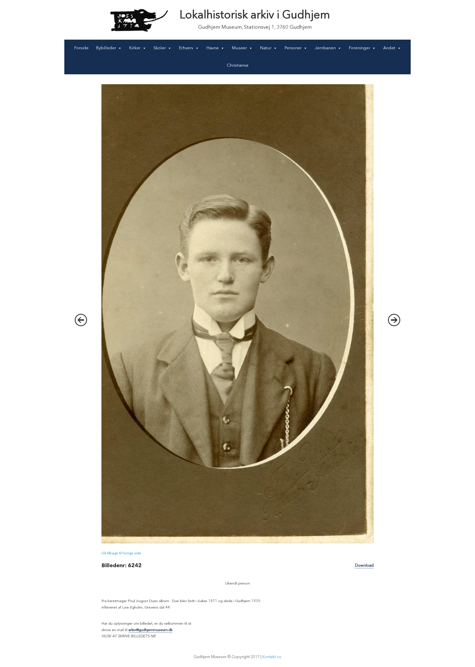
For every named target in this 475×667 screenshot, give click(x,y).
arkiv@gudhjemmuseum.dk (150, 630)
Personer (293, 48)
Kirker (135, 48)
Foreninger (359, 48)
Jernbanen (325, 48)
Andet (389, 48)
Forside (81, 48)
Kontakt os (271, 657)
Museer (239, 48)
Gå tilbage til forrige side (121, 553)
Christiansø (237, 65)
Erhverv (186, 48)
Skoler (160, 48)
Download (364, 566)
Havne (212, 48)
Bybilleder (106, 48)
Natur (265, 48)
